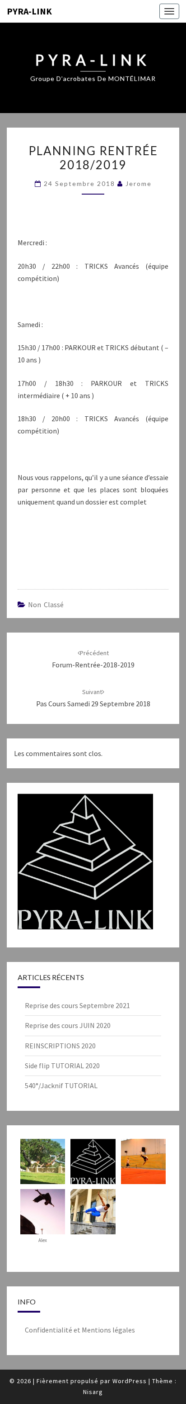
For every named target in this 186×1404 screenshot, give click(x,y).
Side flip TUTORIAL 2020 (62, 1065)
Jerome (139, 183)
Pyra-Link (29, 11)
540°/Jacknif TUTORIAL (61, 1085)
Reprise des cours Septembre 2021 (77, 1005)
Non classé (46, 604)
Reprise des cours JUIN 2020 (68, 1025)
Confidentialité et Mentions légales (80, 1329)
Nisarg (93, 1392)
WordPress (129, 1381)
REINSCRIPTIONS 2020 (60, 1045)
